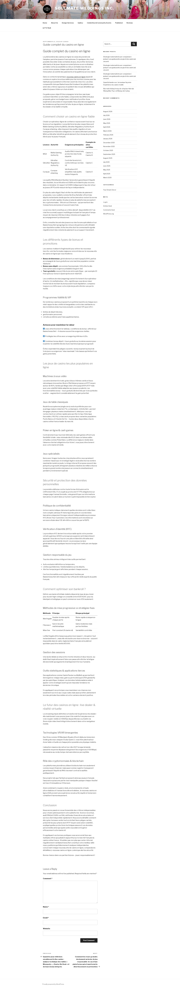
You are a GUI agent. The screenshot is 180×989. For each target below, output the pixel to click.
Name (46, 907)
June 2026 (106, 119)
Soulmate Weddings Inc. (84, 8)
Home (45, 23)
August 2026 (107, 111)
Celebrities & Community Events (99, 23)
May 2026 (106, 123)
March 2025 (107, 177)
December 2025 (109, 142)
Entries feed (107, 206)
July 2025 (106, 162)
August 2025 (107, 158)
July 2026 (106, 115)
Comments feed (109, 210)
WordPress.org (108, 214)
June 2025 (106, 166)
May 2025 (106, 170)
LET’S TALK (47, 28)
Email (46, 918)
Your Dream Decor (109, 190)
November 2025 (109, 146)
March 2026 (107, 131)
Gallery (80, 23)
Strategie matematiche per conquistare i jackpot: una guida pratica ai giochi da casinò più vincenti (119, 59)
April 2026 (106, 127)
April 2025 (106, 174)
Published (119, 23)
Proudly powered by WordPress (53, 984)
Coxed (66, 41)
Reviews (130, 23)
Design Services (68, 23)
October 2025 (108, 150)
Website (46, 929)
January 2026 (107, 139)
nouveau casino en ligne (76, 77)
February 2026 (108, 135)
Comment (47, 879)
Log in (105, 202)
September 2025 (109, 154)
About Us (54, 23)
